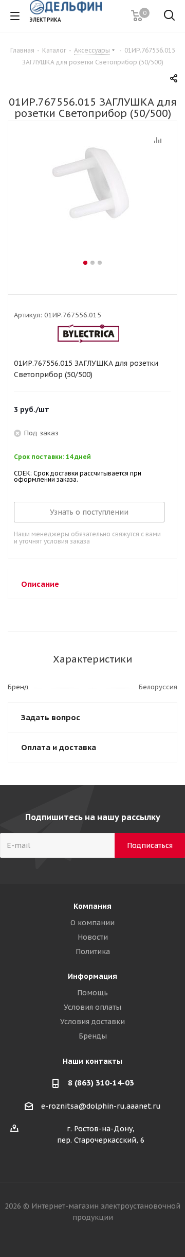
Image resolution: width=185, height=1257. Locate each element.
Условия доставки (92, 1021)
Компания (92, 906)
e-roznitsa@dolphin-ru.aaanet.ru (101, 1106)
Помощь (92, 992)
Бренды (93, 1036)
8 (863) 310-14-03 (101, 1083)
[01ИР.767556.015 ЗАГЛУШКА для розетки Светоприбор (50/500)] (92, 196)
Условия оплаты (92, 1007)
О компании (92, 922)
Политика (93, 951)
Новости (93, 937)
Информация (92, 976)
